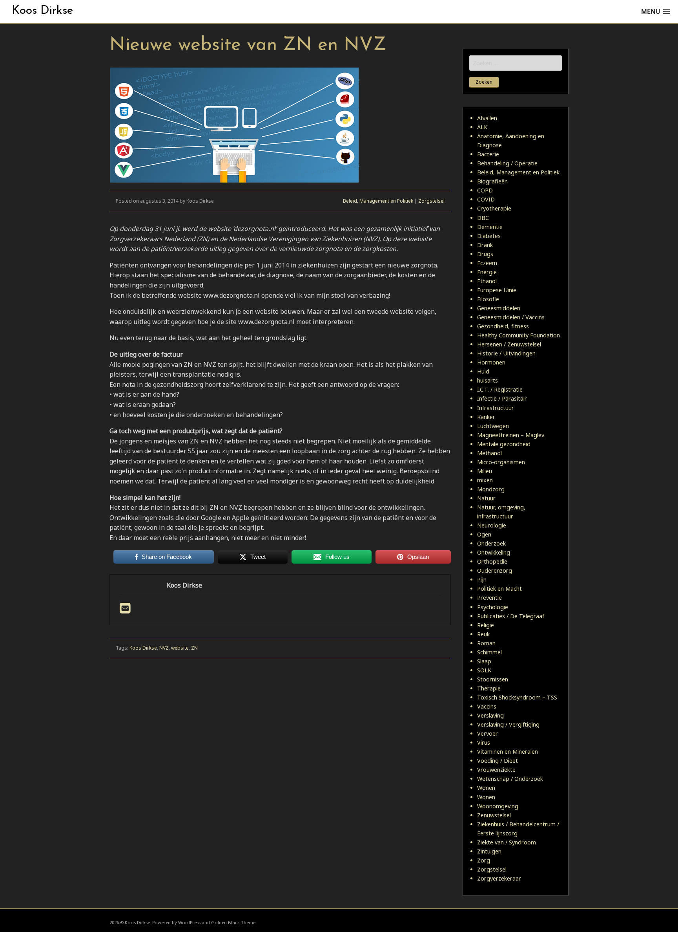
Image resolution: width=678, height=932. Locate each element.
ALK (482, 127)
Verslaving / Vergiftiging (508, 724)
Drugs (485, 254)
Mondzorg (491, 489)
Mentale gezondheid (503, 444)
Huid (483, 371)
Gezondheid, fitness (503, 326)
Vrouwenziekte (496, 769)
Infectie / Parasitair (502, 398)
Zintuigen (489, 851)
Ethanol (487, 281)
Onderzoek (491, 543)
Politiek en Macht (499, 588)
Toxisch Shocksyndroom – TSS (517, 697)
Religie (485, 625)
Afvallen (487, 118)
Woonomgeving (497, 806)
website (180, 648)
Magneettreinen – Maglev (510, 435)
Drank (485, 245)
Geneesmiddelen (498, 308)
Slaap (484, 661)
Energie (487, 272)
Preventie (489, 597)
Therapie (489, 688)
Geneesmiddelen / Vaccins (511, 317)
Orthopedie (492, 561)
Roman (486, 643)
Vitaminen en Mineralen (507, 751)
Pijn (482, 579)
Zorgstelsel (431, 201)
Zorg (483, 860)
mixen (485, 480)
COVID (486, 199)
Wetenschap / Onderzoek (510, 778)
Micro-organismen (501, 462)
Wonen (486, 787)
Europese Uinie (496, 290)
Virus (483, 742)
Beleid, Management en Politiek (378, 201)
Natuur (486, 498)
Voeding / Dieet (497, 760)
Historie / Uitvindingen (506, 353)
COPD (485, 190)
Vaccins (486, 706)
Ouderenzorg (494, 570)
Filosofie (488, 299)
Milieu (484, 471)
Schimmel (489, 652)
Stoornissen (492, 679)
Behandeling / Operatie (507, 163)
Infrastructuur (495, 408)
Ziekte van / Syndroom (506, 842)
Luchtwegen (493, 426)
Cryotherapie (494, 208)
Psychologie (492, 607)
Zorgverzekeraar (499, 878)
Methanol (489, 453)
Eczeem (487, 263)
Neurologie (491, 525)
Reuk (483, 634)
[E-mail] (125, 610)
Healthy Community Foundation (518, 335)
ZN (194, 648)
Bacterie (488, 154)
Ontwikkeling (493, 552)
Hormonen (491, 362)
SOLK (484, 670)
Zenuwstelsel (494, 815)
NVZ (164, 648)
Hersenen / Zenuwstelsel (509, 344)
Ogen (484, 534)
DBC (483, 218)
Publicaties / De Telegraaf (510, 616)
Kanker (486, 417)
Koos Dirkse (42, 11)
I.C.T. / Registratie (500, 389)
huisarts (487, 380)
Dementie (490, 227)
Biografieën (492, 181)
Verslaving (490, 715)
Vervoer (487, 733)
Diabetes (489, 236)
